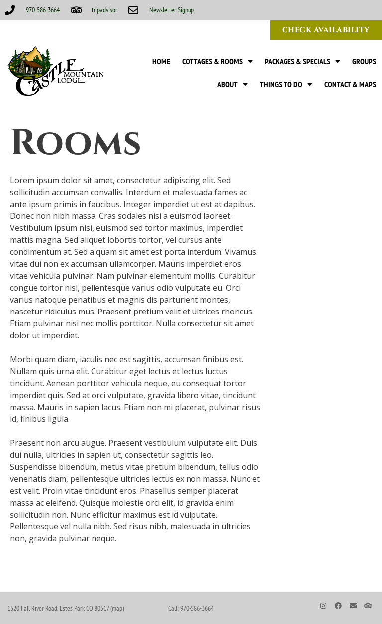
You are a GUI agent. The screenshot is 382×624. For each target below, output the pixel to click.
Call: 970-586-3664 (191, 608)
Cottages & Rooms (212, 61)
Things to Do (281, 84)
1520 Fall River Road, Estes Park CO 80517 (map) (65, 608)
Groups (364, 61)
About (227, 84)
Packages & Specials (297, 61)
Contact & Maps (350, 84)
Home (161, 61)
